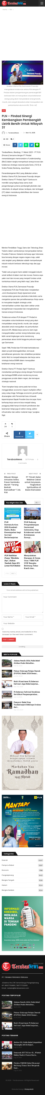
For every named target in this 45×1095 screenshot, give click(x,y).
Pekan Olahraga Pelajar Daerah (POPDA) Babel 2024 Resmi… (27, 672)
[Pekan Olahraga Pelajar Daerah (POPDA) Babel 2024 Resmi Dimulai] (7, 674)
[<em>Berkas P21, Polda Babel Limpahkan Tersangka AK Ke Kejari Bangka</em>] (7, 1045)
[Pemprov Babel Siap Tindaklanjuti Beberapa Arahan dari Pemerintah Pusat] (7, 705)
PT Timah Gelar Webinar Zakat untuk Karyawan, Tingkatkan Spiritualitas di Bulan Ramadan (33, 483)
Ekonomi (5, 870)
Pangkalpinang (8, 875)
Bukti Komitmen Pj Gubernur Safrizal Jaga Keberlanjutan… (26, 682)
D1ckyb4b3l (29, 1089)
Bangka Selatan (8, 890)
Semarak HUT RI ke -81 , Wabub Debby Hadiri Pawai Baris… (27, 1053)
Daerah (5, 860)
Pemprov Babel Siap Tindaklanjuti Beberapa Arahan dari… (27, 704)
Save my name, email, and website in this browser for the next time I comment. (19, 633)
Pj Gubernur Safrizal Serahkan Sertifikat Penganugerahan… (27, 693)
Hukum (4, 885)
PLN (4, 111)
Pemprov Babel (8, 865)
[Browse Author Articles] (22, 451)
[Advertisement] (22, 36)
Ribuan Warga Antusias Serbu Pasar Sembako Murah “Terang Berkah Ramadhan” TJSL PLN (12, 485)
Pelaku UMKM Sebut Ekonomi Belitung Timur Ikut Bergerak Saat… (27, 1065)
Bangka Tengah (8, 880)
